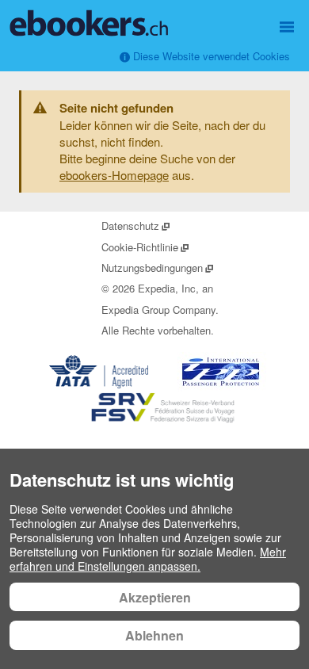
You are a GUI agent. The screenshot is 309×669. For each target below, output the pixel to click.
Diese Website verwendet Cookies (210, 55)
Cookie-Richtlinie (145, 246)
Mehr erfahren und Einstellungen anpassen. (148, 559)
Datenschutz (136, 225)
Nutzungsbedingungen (158, 267)
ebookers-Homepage (114, 174)
